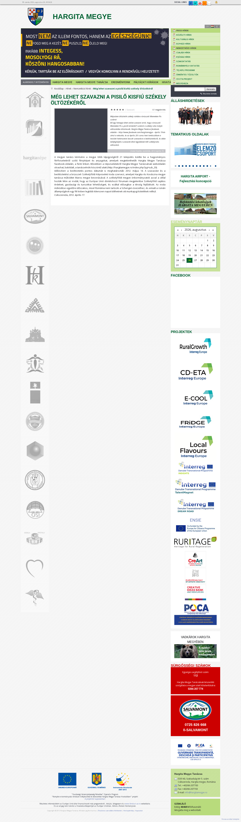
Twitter (195, 3)
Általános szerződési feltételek (110, 810)
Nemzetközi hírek (82, 88)
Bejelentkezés (216, 2)
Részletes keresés (210, 93)
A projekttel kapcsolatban (95, 799)
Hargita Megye (81, 16)
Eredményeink (120, 82)
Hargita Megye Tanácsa (92, 82)
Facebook (190, 3)
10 (207, 166)
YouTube (200, 3)
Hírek (68, 88)
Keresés (211, 89)
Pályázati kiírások (146, 82)
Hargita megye (62, 82)
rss (204, 3)
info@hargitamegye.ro (196, 792)
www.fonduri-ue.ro (133, 803)
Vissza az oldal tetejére (230, 819)
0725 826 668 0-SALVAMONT (195, 727)
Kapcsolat (209, 3)
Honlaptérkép (128, 810)
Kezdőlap (59, 88)
